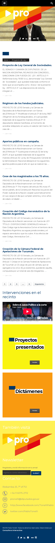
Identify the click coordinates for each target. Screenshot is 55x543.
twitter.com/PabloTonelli (24, 511)
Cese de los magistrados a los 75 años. (26, 176)
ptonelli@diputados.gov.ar (24, 499)
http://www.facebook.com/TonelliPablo (32, 505)
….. (13, 91)
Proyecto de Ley (19, 60)
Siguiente (39, 284)
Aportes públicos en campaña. (21, 141)
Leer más (8, 95)
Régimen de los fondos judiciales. (23, 103)
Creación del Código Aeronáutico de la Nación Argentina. (26, 212)
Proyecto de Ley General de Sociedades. (27, 65)
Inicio (6, 60)
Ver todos (34, 362)
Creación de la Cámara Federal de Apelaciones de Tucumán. (23, 250)
